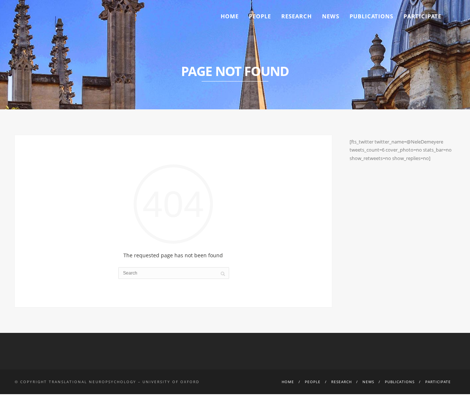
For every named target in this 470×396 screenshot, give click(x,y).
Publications (371, 16)
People (260, 16)
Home (230, 16)
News (330, 16)
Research (296, 16)
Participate (422, 16)
